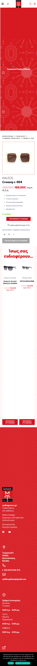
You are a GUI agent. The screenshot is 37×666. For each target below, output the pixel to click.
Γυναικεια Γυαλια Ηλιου (11, 138)
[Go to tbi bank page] (19, 224)
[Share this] (9, 234)
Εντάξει (10, 663)
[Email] (10, 532)
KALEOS (7, 178)
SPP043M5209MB (27, 281)
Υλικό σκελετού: (11, 202)
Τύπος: (8, 199)
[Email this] (4, 234)
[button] (2, 4)
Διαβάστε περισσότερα (23, 663)
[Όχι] (35, 659)
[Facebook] (3, 532)
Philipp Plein (27, 278)
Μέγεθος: (9, 209)
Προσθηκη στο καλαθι (18, 219)
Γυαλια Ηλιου (20, 136)
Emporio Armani (10, 278)
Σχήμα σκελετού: (12, 195)
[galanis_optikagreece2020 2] (18, 4)
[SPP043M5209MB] (27, 268)
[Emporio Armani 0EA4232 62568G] (10, 268)
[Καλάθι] (35, 3)
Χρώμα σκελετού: (12, 206)
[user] (8, 4)
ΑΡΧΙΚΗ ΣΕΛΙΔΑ (7, 136)
